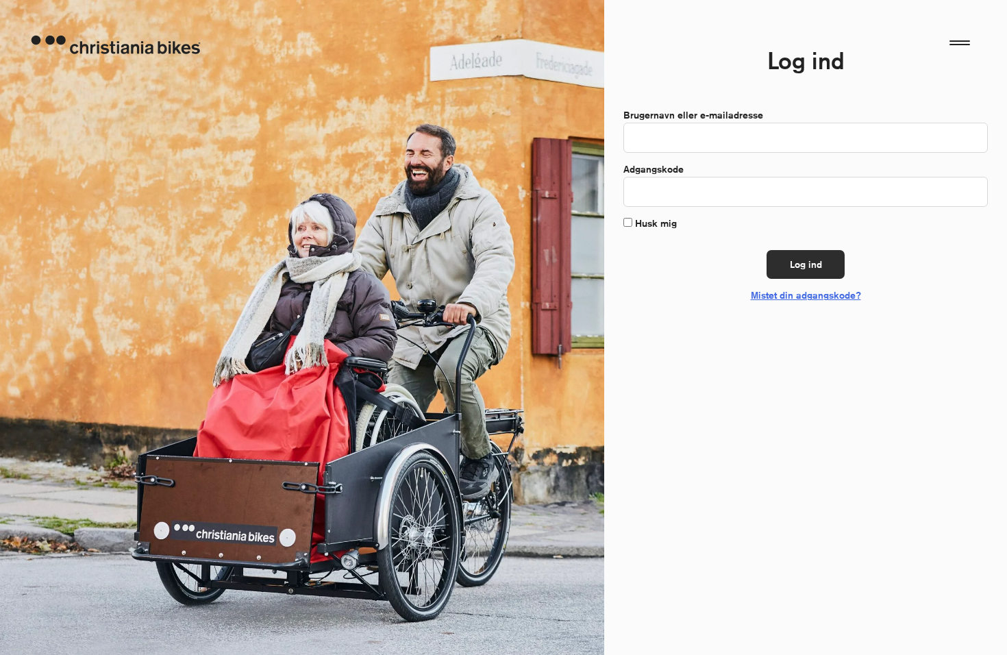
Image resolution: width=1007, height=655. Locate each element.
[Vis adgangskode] (970, 192)
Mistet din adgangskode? (806, 295)
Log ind (806, 264)
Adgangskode (656, 169)
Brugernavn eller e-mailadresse (696, 115)
